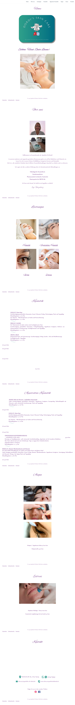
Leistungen (39, 2)
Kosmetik (45, 2)
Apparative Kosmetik (54, 2)
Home (27, 2)
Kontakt (72, 2)
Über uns (33, 2)
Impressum (17, 100)
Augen (62, 2)
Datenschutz (4, 100)
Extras (67, 2)
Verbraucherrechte (11, 100)
